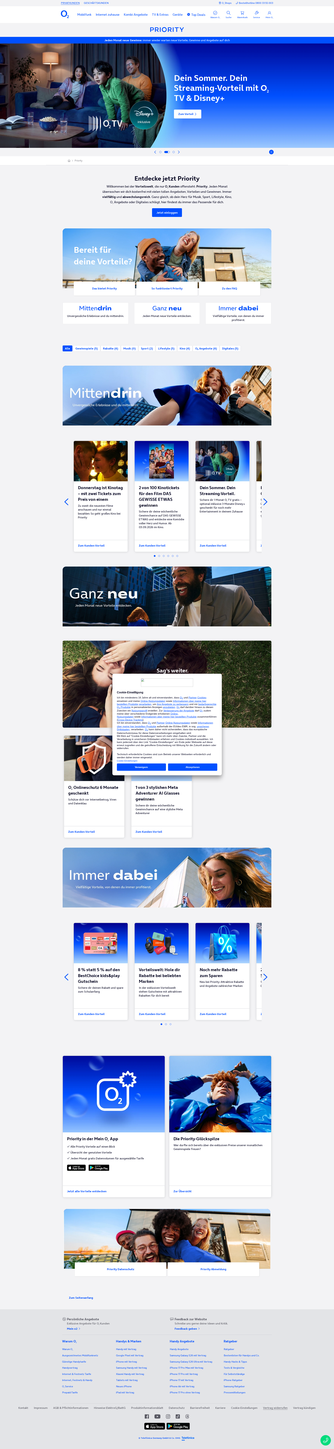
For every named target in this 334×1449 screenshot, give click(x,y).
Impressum (41, 1408)
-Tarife (70, 1392)
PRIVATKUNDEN (70, 3)
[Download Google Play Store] (98, 1168)
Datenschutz (177, 1408)
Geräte (178, 14)
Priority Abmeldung (213, 1269)
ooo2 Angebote (206, 348)
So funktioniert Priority (167, 288)
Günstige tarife (74, 1361)
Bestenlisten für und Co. (241, 1355)
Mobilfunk (84, 14)
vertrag (70, 1368)
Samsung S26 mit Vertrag (188, 1355)
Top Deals (198, 15)
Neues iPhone (124, 1386)
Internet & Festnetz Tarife (76, 1374)
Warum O (67, 1349)
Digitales (230, 348)
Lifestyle (166, 348)
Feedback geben (186, 1329)
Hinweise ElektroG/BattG (110, 1408)
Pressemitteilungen (234, 1392)
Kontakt (23, 1408)
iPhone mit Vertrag (126, 1361)
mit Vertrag (126, 1349)
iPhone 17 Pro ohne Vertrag (185, 1392)
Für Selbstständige (234, 1374)
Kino (185, 348)
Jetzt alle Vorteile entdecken (86, 1191)
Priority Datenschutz (120, 1269)
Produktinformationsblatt (147, 1408)
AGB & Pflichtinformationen (70, 1408)
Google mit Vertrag (129, 1355)
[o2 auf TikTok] (178, 1416)
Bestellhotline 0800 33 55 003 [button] (256, 3)
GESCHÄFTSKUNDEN (96, 3)
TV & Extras (160, 14)
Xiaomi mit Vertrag (130, 1374)
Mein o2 (72, 1329)
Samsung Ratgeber (234, 1386)
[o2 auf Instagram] (168, 1416)
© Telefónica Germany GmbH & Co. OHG (159, 1437)
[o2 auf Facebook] (147, 1416)
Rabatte (110, 348)
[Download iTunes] (76, 1168)
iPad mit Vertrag (125, 1392)
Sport (147, 348)
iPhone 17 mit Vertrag (181, 1380)
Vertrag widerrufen (275, 1408)
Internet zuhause (108, 14)
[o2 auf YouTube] (157, 1416)
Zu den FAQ (229, 288)
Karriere (220, 1408)
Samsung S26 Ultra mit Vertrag (191, 1361)
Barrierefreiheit (200, 1408)
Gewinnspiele (86, 348)
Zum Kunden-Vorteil (91, 545)
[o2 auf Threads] (187, 1416)
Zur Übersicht (182, 1191)
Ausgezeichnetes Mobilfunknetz (80, 1355)
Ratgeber (229, 1349)
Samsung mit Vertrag (131, 1368)
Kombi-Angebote (136, 14)
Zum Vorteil (185, 117)
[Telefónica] (188, 1438)
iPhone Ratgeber (233, 1380)
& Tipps (235, 1361)
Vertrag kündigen (304, 1408)
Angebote (179, 1349)
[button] (84, 14)
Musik (129, 348)
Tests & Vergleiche (234, 1368)
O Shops (227, 3)
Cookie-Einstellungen (244, 1408)
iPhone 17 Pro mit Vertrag (186, 1368)
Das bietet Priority (104, 288)
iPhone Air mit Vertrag (182, 1386)
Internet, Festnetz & (77, 1380)
